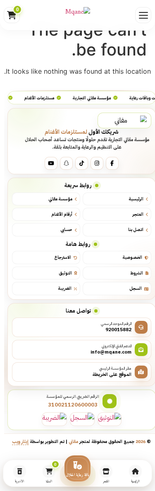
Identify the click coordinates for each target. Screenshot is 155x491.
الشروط (136, 273)
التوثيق (65, 273)
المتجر (138, 214)
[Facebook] (112, 163)
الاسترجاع (63, 257)
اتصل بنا (135, 229)
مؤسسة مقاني (61, 199)
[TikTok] (81, 163)
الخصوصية (132, 257)
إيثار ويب (20, 441)
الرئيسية (136, 199)
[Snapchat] (66, 163)
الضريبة (65, 288)
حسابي (67, 229)
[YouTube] (51, 163)
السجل (135, 288)
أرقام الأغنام (62, 214)
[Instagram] (97, 163)
